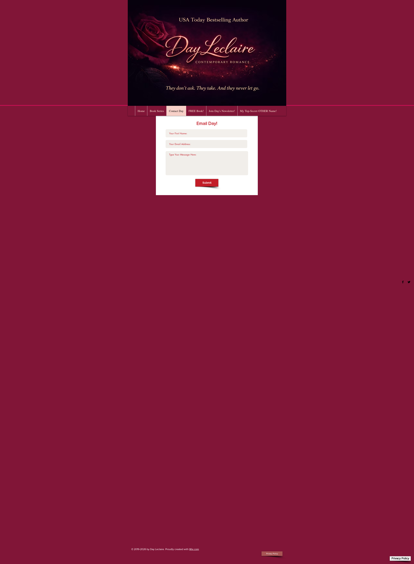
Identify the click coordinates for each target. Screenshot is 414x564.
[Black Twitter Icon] (409, 282)
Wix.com (194, 549)
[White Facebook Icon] (403, 282)
